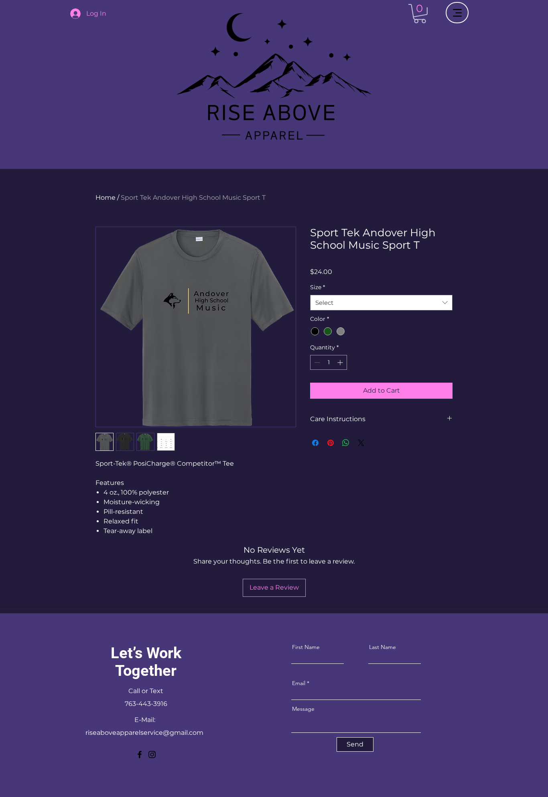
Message (303, 709)
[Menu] (457, 12)
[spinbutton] (328, 362)
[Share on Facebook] (315, 443)
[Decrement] (316, 362)
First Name (306, 647)
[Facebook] (139, 754)
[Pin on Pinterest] (330, 443)
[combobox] (381, 302)
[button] (419, 13)
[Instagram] (152, 754)
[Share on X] (361, 443)
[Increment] (341, 362)
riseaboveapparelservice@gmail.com (144, 732)
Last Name (382, 647)
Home (105, 197)
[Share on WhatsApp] (346, 443)
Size (317, 287)
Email (298, 683)
